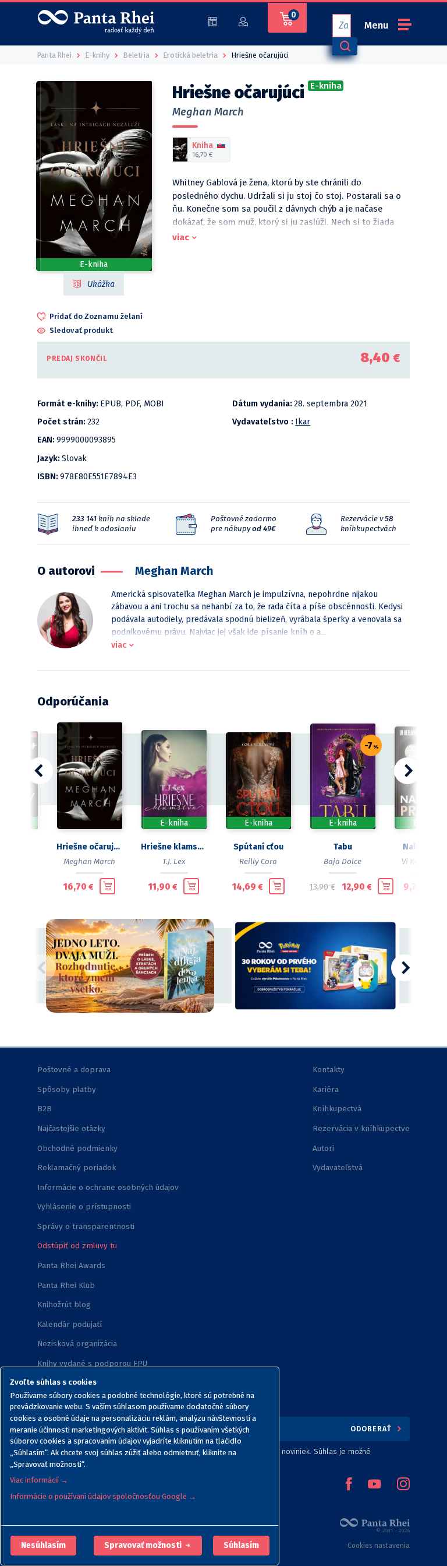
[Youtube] (374, 1485)
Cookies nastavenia (378, 1546)
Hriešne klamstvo (174, 847)
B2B (44, 1109)
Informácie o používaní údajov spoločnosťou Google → (103, 1496)
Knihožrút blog (64, 1304)
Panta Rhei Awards (71, 1265)
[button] (43, 1546)
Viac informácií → (39, 1480)
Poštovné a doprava (74, 1070)
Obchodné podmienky (77, 1148)
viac (180, 237)
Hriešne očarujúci (89, 847)
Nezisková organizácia (77, 1344)
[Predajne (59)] (212, 21)
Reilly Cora (258, 861)
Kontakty (329, 1070)
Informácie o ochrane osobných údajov (108, 1187)
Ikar (302, 422)
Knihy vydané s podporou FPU (92, 1363)
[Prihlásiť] (243, 21)
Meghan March (208, 112)
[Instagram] (403, 1485)
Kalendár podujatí (69, 1324)
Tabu (343, 847)
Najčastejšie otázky (71, 1128)
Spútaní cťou (258, 847)
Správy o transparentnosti (87, 1226)
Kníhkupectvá (337, 1109)
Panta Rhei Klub (66, 1285)
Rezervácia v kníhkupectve (361, 1128)
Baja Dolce (342, 861)
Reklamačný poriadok (76, 1167)
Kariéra (326, 1089)
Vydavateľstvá (338, 1167)
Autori (323, 1148)
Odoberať (372, 1428)
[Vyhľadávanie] (344, 46)
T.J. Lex (173, 861)
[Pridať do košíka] (107, 886)
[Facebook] (349, 1485)
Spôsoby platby (66, 1089)
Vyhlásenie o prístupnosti (84, 1207)
